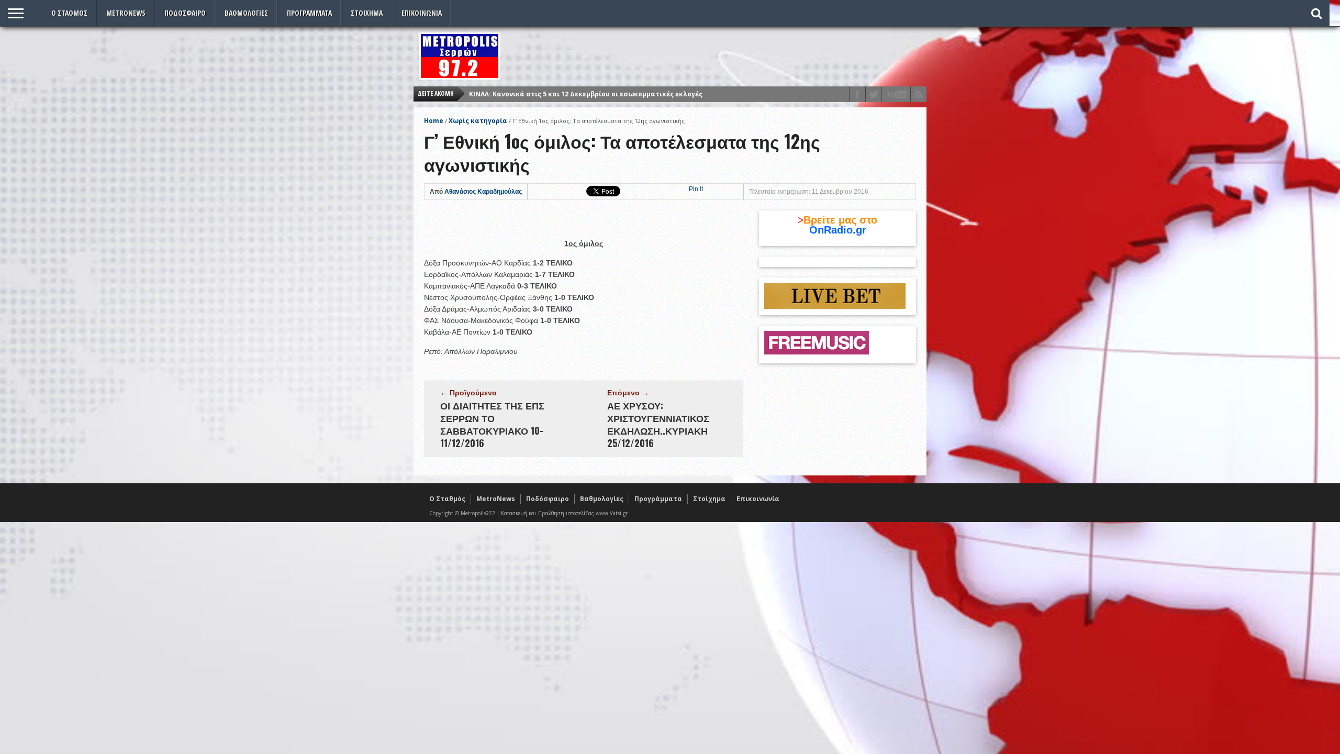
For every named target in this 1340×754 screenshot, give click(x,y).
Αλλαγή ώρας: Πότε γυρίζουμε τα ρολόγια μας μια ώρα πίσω (571, 97)
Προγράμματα (309, 13)
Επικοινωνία (421, 13)
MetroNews (126, 13)
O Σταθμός (69, 13)
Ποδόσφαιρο (185, 13)
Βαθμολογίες (246, 13)
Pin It (696, 189)
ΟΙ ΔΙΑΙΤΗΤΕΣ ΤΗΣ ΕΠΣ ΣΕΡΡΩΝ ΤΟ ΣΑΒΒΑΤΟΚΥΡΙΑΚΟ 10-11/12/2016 (492, 424)
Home (433, 120)
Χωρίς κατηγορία (478, 120)
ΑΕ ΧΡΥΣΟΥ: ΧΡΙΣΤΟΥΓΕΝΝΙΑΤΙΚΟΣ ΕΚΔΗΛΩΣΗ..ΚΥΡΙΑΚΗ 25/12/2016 (658, 424)
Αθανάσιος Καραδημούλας (483, 191)
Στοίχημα (367, 13)
